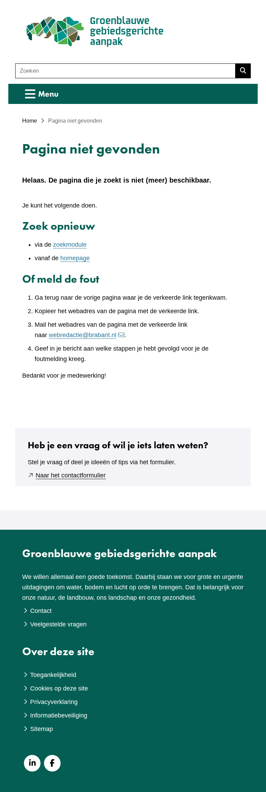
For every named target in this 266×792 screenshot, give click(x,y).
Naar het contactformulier (71, 475)
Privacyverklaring (54, 701)
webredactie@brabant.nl (82, 335)
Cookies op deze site (59, 688)
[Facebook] (52, 763)
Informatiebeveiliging (58, 715)
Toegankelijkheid (53, 674)
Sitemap (41, 728)
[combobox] (125, 70)
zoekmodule (70, 244)
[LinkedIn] (32, 763)
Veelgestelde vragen (58, 624)
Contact (41, 610)
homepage (75, 258)
